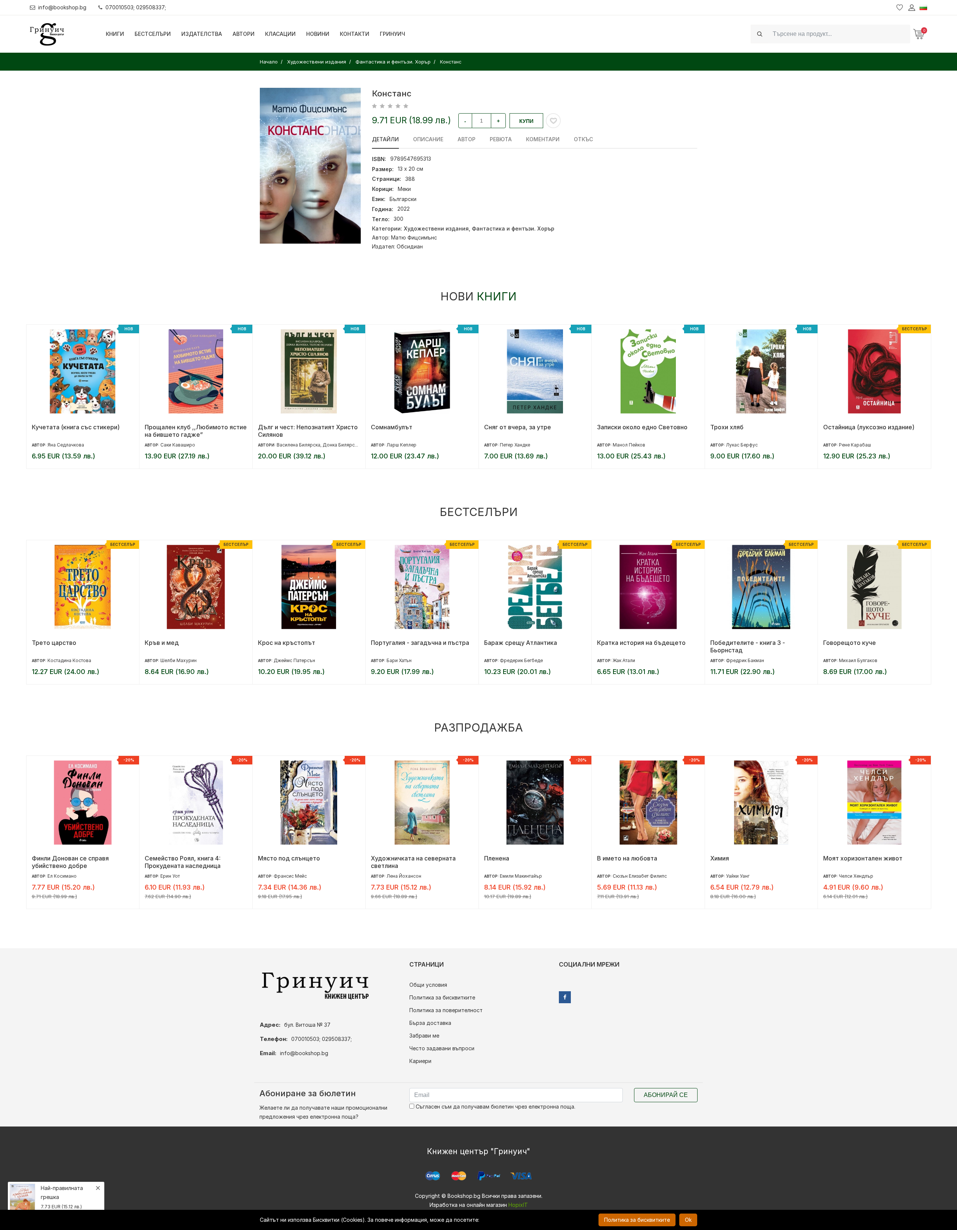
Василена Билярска (298, 445)
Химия (719, 858)
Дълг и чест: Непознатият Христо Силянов (308, 430)
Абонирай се (666, 1095)
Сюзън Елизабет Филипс (640, 876)
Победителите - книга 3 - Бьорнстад (747, 646)
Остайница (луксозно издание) (868, 427)
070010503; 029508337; (135, 7)
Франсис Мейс (290, 876)
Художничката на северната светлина (413, 861)
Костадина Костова (69, 660)
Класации (280, 34)
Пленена (496, 858)
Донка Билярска (341, 445)
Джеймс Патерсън (294, 660)
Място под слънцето (289, 858)
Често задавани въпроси (441, 1048)
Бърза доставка (430, 1023)
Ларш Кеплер (401, 445)
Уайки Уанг (738, 876)
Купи (526, 121)
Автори (244, 34)
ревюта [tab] (501, 139)
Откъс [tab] (583, 139)
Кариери (420, 1061)
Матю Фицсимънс (414, 237)
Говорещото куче (849, 642)
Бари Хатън (399, 660)
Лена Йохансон (404, 876)
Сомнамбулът (391, 427)
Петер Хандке (515, 445)
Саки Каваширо (177, 445)
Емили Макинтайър (521, 876)
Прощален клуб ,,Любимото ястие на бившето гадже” (196, 430)
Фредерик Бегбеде (521, 660)
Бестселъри (153, 34)
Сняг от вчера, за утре (517, 427)
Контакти (354, 34)
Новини (317, 34)
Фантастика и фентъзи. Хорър (513, 228)
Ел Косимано (62, 876)
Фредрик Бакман (745, 660)
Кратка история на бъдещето (641, 642)
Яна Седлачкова (65, 445)
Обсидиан (410, 246)
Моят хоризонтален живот (862, 858)
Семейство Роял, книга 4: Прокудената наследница (183, 861)
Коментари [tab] (543, 139)
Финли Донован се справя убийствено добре (70, 861)
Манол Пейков (629, 445)
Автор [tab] (467, 139)
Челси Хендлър (856, 876)
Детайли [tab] (385, 139)
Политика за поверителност (446, 1010)
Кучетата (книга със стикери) (76, 427)
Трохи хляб (727, 427)
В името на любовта (627, 858)
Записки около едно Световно (642, 427)
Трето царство (54, 642)
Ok (688, 1220)
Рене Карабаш (855, 445)
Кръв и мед (162, 642)
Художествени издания (436, 228)
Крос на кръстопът (286, 642)
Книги (115, 34)
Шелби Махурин (178, 660)
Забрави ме (424, 1035)
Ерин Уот (170, 876)
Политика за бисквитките (442, 997)
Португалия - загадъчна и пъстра (420, 642)
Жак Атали (624, 660)
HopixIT (518, 1205)
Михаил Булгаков (858, 660)
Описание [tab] (428, 139)
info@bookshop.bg (62, 7)
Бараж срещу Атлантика (520, 642)
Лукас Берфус (742, 445)
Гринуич (392, 34)
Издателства (201, 34)
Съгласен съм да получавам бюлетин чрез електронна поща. (494, 1106)
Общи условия (428, 985)
